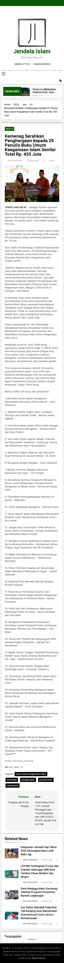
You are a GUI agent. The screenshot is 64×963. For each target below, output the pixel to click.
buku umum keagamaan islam (31, 774)
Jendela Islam (32, 51)
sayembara (12, 785)
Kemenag (12, 779)
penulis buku (45, 779)
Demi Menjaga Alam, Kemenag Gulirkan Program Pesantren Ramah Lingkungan (39, 892)
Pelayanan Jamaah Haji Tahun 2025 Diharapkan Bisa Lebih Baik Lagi (39, 851)
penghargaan (28, 779)
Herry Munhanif (14, 160)
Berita (9, 129)
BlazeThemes (38, 958)
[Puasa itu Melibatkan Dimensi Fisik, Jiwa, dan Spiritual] (25, 92)
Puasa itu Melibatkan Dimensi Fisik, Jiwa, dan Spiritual (44, 91)
